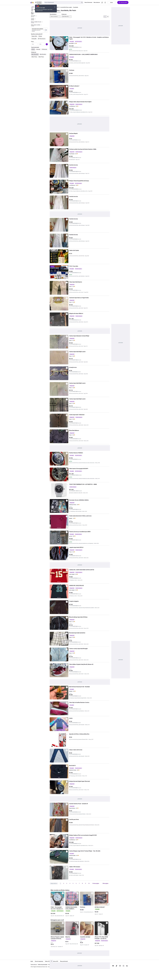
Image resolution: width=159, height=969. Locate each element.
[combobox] (64, 2)
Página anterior (54, 883)
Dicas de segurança (39, 961)
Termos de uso (34, 964)
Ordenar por (33, 52)
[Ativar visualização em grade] (107, 16)
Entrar (111, 2)
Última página (105, 883)
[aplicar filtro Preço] (47, 44)
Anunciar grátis (124, 2)
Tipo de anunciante (35, 47)
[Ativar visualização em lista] (104, 16)
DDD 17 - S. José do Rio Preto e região (64, 7)
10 (88, 883)
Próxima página (96, 883)
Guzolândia (75, 7)
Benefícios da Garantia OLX (36, 34)
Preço (32, 41)
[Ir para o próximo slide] (108, 904)
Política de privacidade (42, 964)
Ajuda (32, 961)
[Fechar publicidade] (51, 961)
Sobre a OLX (47, 961)
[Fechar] (55, 7)
